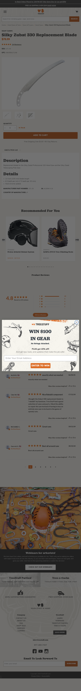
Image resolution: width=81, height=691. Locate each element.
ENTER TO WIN (40, 366)
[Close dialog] (76, 322)
